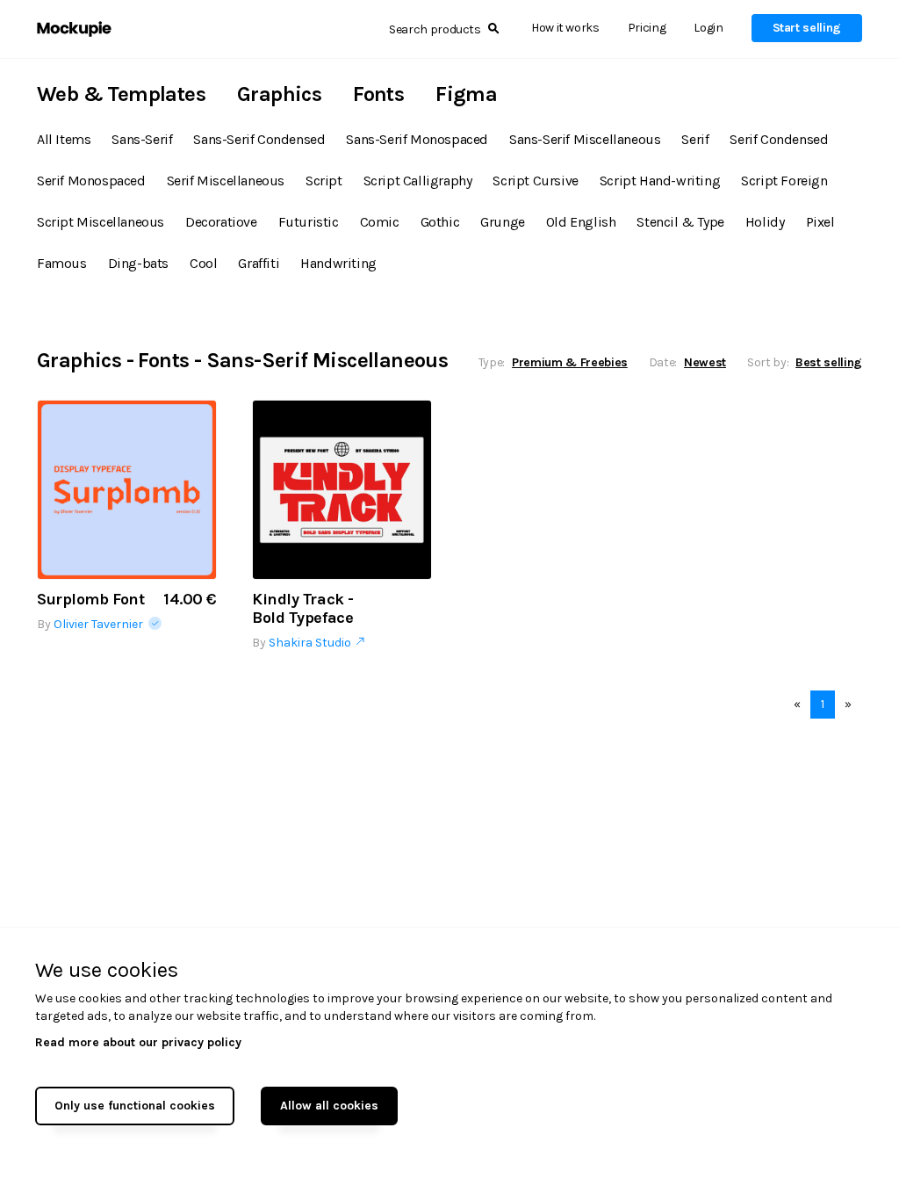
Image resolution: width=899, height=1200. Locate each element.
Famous (62, 263)
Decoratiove (221, 221)
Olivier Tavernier (101, 624)
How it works (565, 27)
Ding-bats (138, 263)
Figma (466, 94)
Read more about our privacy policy (138, 1042)
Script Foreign (784, 180)
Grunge (502, 221)
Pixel (820, 221)
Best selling (828, 362)
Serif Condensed (779, 139)
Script (324, 180)
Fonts (378, 94)
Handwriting (338, 263)
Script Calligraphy (417, 180)
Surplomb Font (90, 599)
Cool (203, 263)
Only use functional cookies (134, 1105)
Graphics (279, 94)
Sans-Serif (141, 139)
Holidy (765, 221)
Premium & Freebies (570, 362)
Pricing (647, 27)
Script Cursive (535, 180)
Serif (694, 139)
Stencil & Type (679, 221)
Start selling (807, 27)
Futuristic (308, 221)
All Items (63, 139)
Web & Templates (121, 94)
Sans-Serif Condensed (259, 139)
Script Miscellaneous (100, 221)
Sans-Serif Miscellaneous (584, 139)
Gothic (440, 221)
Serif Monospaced (91, 180)
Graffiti (258, 263)
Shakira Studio (312, 642)
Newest (705, 362)
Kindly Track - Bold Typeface (303, 608)
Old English (581, 221)
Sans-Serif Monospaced (417, 139)
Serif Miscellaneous (225, 180)
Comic (379, 221)
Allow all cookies (329, 1105)
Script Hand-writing (660, 180)
